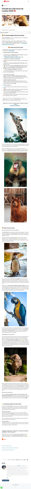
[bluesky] (27, 459)
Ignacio (5, 5)
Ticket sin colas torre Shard (6, 445)
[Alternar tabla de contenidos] (29, 32)
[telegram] (24, 459)
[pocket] (18, 459)
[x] (8, 459)
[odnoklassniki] (21, 459)
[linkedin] (13, 459)
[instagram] (7, 477)
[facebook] (10, 459)
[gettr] (25, 459)
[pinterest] (11, 459)
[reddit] (16, 459)
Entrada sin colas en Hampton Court (8, 449)
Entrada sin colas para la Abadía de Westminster (10, 447)
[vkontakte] (19, 459)
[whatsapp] (22, 459)
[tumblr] (14, 459)
